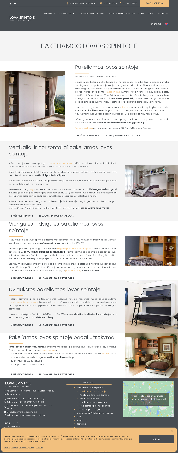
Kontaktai (39, 448)
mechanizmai (113, 91)
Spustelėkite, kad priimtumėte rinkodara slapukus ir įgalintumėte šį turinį (148, 399)
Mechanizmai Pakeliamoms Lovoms (126, 13)
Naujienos (163, 13)
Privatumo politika (26, 448)
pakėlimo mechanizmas (59, 163)
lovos (125, 107)
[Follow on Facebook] (10, 3)
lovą (31, 189)
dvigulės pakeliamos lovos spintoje (75, 248)
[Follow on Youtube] (15, 3)
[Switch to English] (166, 24)
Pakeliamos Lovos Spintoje (57, 13)
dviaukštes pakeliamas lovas (23, 302)
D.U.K (151, 13)
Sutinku (156, 439)
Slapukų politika (11, 448)
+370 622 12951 (130, 3)
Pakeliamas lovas (84, 128)
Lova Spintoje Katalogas (91, 13)
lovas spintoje (47, 350)
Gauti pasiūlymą (155, 3)
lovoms (105, 353)
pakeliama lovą (73, 270)
